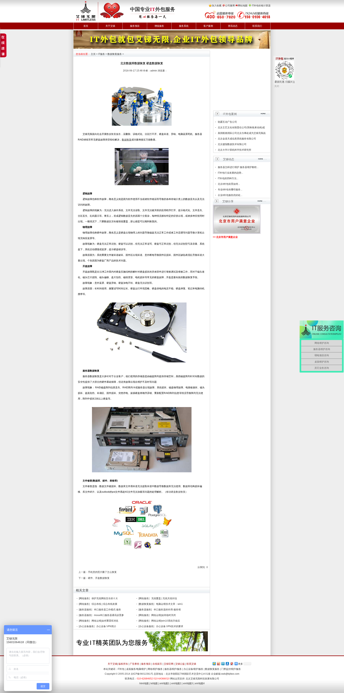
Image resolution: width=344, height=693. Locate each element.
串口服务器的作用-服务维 (167, 609)
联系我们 (257, 26)
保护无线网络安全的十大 (105, 598)
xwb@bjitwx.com (230, 673)
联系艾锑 (191, 663)
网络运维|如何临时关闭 (163, 615)
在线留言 (157, 663)
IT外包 (121, 669)
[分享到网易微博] (231, 663)
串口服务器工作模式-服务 (107, 609)
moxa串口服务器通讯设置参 (109, 615)
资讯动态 (232, 26)
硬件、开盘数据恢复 (98, 578)
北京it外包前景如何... (229, 184)
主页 (93, 54)
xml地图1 (164, 683)
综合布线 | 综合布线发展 (104, 604)
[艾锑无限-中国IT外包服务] (99, 1)
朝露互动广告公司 (227, 122)
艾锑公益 (180, 663)
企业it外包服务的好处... (230, 195)
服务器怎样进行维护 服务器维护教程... (238, 167)
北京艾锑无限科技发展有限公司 (202, 678)
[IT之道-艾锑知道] (172, 31)
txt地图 (154, 683)
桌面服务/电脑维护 (136, 669)
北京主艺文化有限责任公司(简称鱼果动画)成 (241, 127)
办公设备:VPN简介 (106, 626)
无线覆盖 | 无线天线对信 (164, 598)
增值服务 (159, 26)
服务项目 (135, 26)
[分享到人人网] (227, 663)
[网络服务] (84, 598)
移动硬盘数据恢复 (175, 491)
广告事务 (134, 663)
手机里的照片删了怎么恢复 (102, 572)
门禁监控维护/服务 (231, 669)
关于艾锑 (110, 26)
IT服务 (101, 54)
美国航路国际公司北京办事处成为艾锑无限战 (242, 133)
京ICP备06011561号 (142, 673)
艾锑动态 (228, 159)
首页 (85, 26)
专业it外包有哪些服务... (230, 189)
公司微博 (230, 5)
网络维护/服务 (155, 669)
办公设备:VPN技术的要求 (169, 626)
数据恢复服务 (115, 54)
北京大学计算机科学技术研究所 (234, 149)
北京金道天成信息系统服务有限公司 (237, 138)
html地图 (144, 683)
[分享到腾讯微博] (223, 663)
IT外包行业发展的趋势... (230, 172)
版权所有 (123, 663)
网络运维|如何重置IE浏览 (105, 620)
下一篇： (83, 578)
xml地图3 (188, 683)
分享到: (201, 567)
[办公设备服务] (86, 626)
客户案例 (208, 26)
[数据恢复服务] (146, 604)
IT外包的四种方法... (228, 178)
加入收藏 (216, 5)
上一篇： (83, 572)
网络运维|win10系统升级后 (165, 620)
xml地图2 (176, 683)
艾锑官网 (168, 663)
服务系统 (184, 26)
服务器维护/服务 (173, 669)
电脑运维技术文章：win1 (169, 604)
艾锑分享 (228, 201)
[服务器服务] (85, 609)
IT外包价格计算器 (261, 5)
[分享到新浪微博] (218, 663)
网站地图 (242, 5)
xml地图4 (200, 683)
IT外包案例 (230, 114)
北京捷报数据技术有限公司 (232, 144)
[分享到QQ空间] (214, 663)
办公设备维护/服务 (193, 669)
